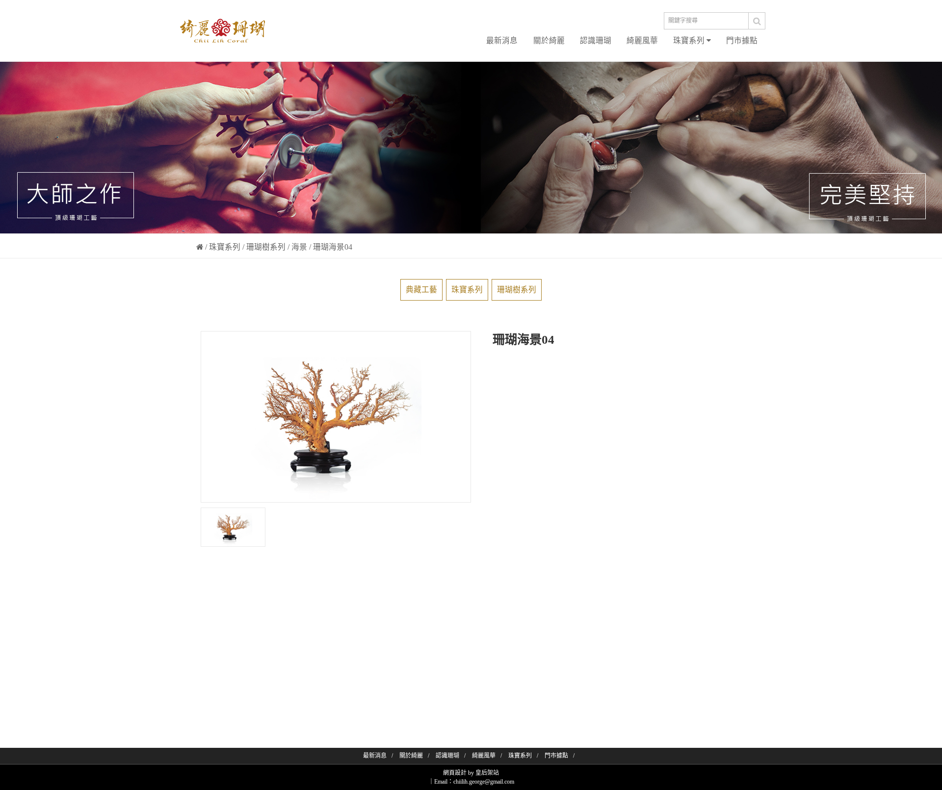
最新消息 (502, 40)
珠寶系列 (689, 40)
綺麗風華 (642, 40)
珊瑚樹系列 (266, 247)
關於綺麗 (549, 40)
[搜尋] (757, 20)
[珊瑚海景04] (233, 527)
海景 (299, 247)
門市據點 (742, 40)
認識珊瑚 (595, 40)
